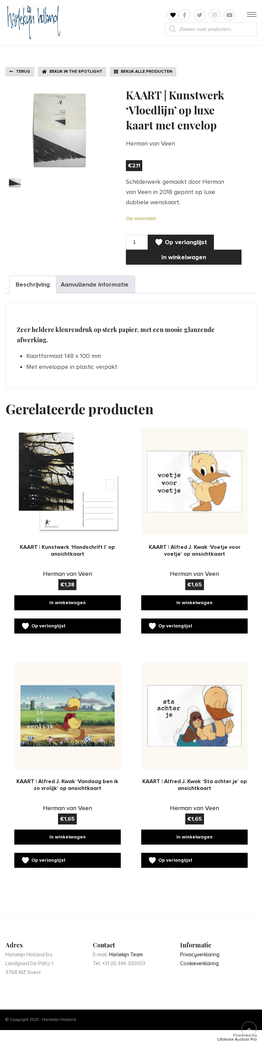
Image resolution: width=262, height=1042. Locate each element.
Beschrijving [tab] (33, 284)
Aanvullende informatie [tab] (95, 284)
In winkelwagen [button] (67, 603)
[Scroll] (249, 1029)
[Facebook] (184, 15)
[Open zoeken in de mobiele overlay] (211, 29)
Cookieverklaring (199, 963)
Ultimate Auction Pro (237, 1040)
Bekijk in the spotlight (75, 71)
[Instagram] (214, 15)
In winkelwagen (183, 257)
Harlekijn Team (126, 954)
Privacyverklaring (199, 954)
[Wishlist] (173, 15)
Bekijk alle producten (146, 71)
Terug (23, 71)
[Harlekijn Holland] (32, 22)
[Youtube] (229, 15)
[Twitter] (199, 15)
